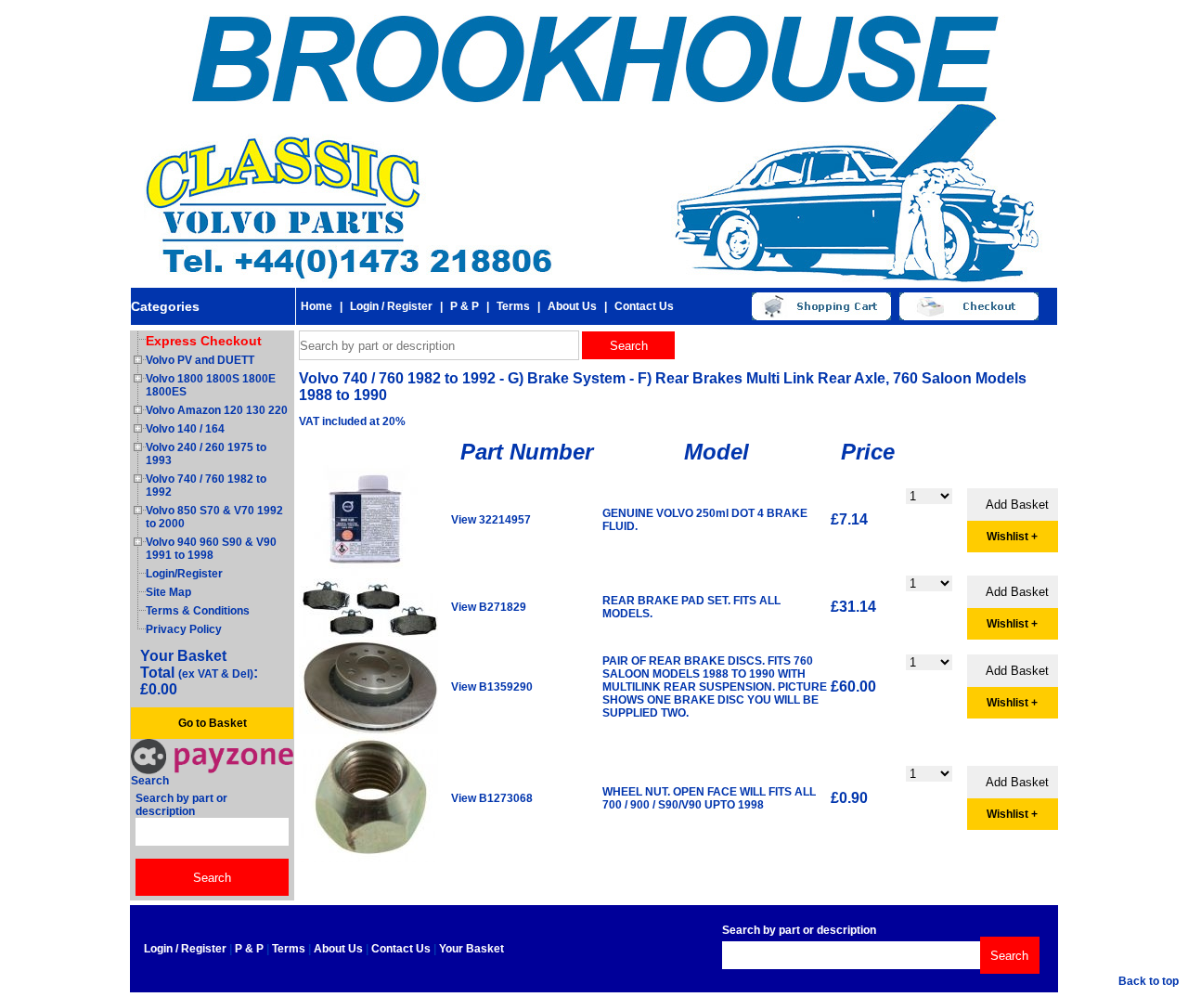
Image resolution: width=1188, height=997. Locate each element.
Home (316, 306)
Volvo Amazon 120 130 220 (217, 410)
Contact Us (644, 306)
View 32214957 (491, 519)
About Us (572, 306)
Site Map (168, 592)
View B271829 (488, 607)
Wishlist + (1012, 536)
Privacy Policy (184, 629)
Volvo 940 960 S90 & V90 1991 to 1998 (211, 549)
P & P (464, 306)
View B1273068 (492, 798)
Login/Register (184, 573)
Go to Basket (212, 723)
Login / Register (391, 306)
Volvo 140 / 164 (185, 428)
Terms (513, 306)
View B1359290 (492, 686)
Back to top (1148, 981)
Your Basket (471, 948)
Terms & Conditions (198, 610)
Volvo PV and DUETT (200, 360)
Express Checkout (204, 340)
